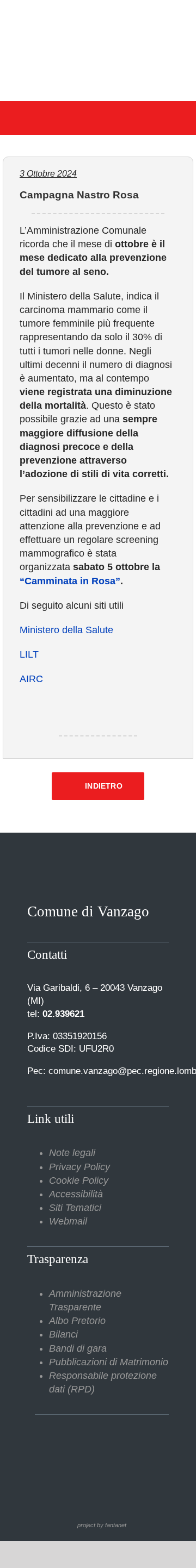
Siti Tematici (75, 1207)
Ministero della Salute (66, 629)
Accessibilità (76, 1194)
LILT (29, 654)
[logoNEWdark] (98, 16)
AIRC (31, 678)
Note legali (72, 1152)
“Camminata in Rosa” (70, 581)
